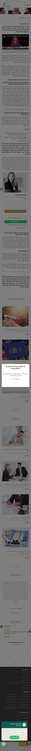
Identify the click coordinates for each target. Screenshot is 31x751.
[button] (2, 722)
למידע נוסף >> (15, 383)
